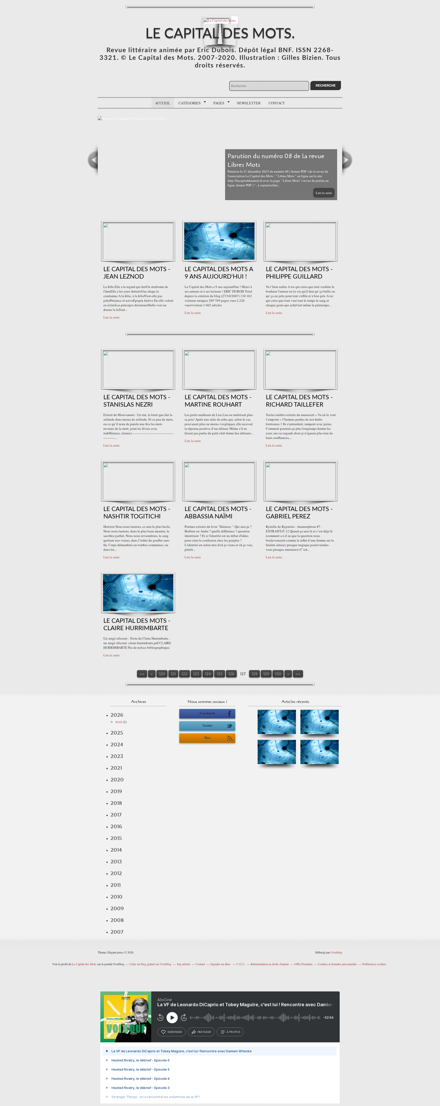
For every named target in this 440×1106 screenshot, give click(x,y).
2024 (117, 744)
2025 (117, 733)
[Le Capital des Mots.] (220, 20)
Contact (277, 103)
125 (220, 673)
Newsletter (248, 103)
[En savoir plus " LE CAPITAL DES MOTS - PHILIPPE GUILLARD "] (301, 258)
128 (254, 673)
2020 (117, 780)
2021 (116, 768)
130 (278, 673)
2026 (117, 715)
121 (173, 673)
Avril (118, 722)
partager (204, 1031)
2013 (116, 862)
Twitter (207, 726)
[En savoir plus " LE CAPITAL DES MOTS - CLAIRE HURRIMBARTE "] (138, 610)
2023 (117, 756)
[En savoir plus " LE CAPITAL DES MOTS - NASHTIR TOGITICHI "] (138, 498)
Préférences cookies (374, 964)
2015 (116, 838)
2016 (116, 826)
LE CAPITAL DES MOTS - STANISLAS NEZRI (136, 401)
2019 (116, 791)
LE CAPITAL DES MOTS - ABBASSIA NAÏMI (218, 513)
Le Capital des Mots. (220, 34)
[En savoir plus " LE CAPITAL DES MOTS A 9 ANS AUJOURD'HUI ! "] (219, 258)
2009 (117, 908)
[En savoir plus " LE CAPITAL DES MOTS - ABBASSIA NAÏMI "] (219, 498)
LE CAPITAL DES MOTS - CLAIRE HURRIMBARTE (136, 624)
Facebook (207, 713)
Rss (207, 738)
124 (208, 673)
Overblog (336, 952)
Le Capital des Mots (84, 964)
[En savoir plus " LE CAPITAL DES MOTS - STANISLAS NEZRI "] (138, 386)
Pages (217, 103)
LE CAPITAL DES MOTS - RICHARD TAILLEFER (299, 401)
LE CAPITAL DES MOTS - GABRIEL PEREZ (299, 513)
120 (162, 673)
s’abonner (174, 1031)
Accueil (162, 103)
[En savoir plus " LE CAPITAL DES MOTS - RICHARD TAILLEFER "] (301, 386)
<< (142, 673)
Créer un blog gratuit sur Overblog (150, 964)
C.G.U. (241, 964)
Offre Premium (303, 964)
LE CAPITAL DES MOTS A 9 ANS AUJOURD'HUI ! (219, 273)
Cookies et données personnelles (337, 964)
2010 (116, 897)
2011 (116, 885)
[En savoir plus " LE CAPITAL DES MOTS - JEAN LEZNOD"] (138, 258)
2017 (116, 815)
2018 (116, 803)
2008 (117, 920)
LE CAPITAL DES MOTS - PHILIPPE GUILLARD (299, 273)
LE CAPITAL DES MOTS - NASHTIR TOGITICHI (136, 513)
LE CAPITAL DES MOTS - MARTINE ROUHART (218, 401)
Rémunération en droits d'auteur (270, 964)
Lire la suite (324, 192)
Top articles (183, 964)
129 (266, 673)
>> (297, 673)
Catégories (188, 103)
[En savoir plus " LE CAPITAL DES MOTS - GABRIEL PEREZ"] (301, 498)
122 (184, 673)
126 (231, 673)
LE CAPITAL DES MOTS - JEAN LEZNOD (136, 273)
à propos (233, 1031)
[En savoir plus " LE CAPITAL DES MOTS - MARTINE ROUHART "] (219, 386)
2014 (116, 850)
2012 (116, 873)
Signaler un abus (220, 964)
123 (196, 673)
